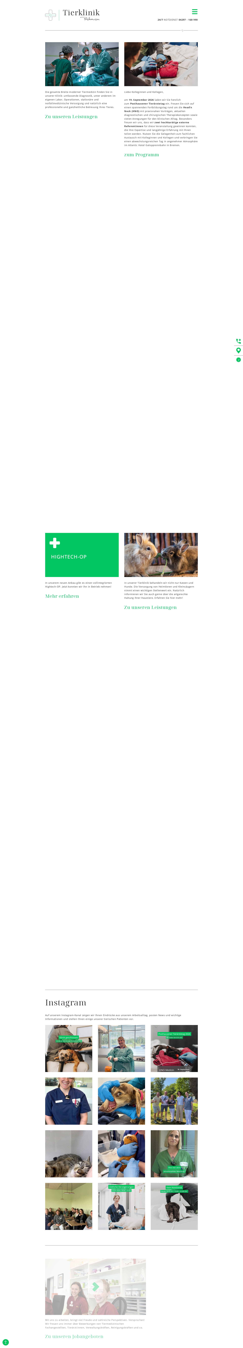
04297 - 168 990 (188, 19)
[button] (194, 12)
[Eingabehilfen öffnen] (6, 1342)
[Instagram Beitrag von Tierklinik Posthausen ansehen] (68, 1048)
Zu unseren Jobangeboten (74, 1335)
